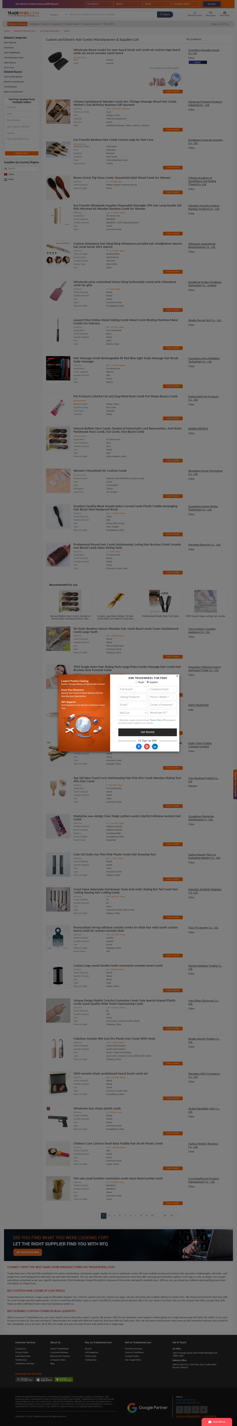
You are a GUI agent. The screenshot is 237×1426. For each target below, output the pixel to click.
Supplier (153, 682)
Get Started (147, 732)
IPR (164, 720)
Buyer (141, 682)
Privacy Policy (156, 720)
